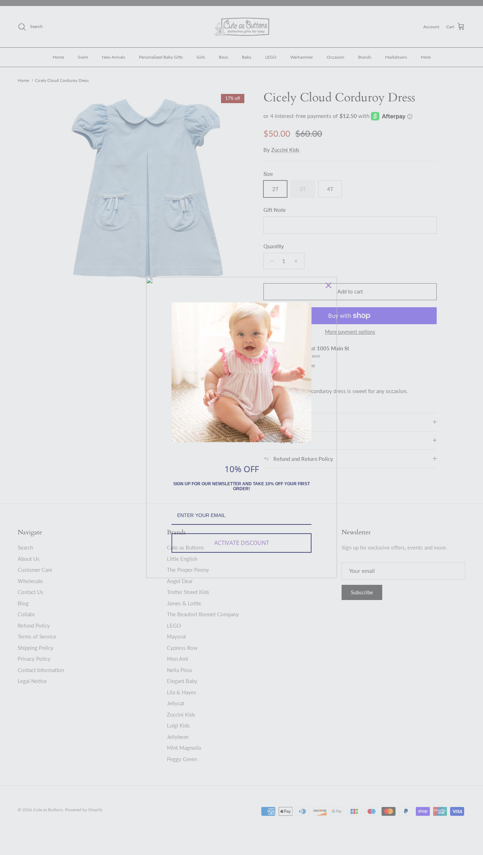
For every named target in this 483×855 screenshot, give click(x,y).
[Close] (328, 285)
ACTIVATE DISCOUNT (241, 543)
